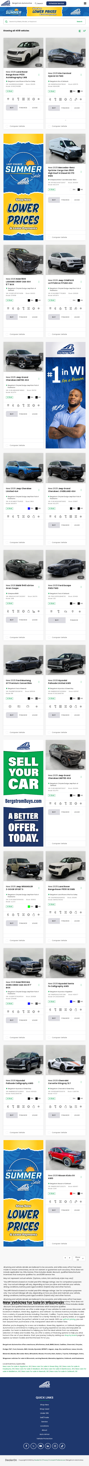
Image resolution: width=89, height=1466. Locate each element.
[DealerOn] (11, 1460)
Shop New (44, 1404)
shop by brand (71, 1335)
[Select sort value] (84, 31)
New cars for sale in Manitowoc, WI (59, 1369)
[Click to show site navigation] (85, 3)
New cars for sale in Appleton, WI (17, 1366)
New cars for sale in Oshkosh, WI (63, 1371)
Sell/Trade (44, 1417)
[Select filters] (79, 31)
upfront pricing (69, 1319)
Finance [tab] (23, 108)
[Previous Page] (65, 1258)
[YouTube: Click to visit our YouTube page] (40, 1446)
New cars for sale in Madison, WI (29, 1369)
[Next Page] (69, 1258)
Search (79, 21)
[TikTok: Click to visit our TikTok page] (62, 1446)
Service (44, 1421)
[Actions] (39, 75)
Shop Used (44, 1409)
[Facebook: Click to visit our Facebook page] (26, 1446)
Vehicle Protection (44, 1438)
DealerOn (38, 1460)
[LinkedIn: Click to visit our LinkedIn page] (47, 1446)
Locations (44, 1426)
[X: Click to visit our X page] (33, 1446)
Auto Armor (44, 1434)
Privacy (45, 1460)
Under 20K (44, 1413)
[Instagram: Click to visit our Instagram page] (55, 1446)
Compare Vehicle (17, 126)
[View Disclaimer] (39, 99)
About (44, 1430)
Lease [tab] (35, 108)
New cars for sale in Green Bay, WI (46, 1366)
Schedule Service (56, 3)
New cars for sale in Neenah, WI (35, 1371)
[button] (41, 53)
